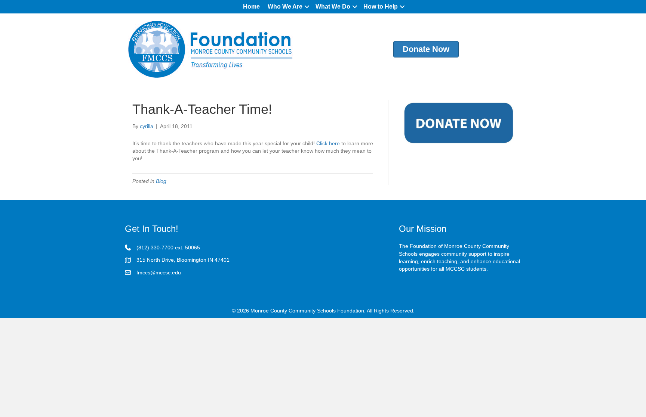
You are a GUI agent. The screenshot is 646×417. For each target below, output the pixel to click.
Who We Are (285, 6)
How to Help (380, 6)
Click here (327, 143)
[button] (306, 6)
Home (251, 6)
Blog (161, 181)
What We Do (333, 6)
